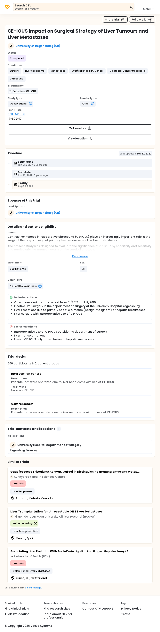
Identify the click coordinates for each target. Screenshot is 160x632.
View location (78, 138)
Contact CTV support (97, 608)
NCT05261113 (16, 114)
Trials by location (17, 614)
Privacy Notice (131, 608)
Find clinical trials (17, 608)
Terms (125, 614)
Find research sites (57, 608)
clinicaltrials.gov (33, 587)
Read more (80, 256)
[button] (14, 71)
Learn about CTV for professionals (58, 615)
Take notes (77, 128)
